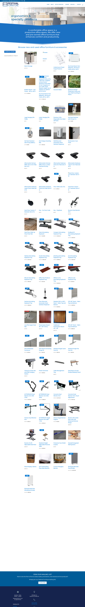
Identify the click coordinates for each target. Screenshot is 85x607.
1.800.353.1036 (34, 604)
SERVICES (72, 4)
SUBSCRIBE (42, 582)
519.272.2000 (34, 602)
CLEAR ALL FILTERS (10, 51)
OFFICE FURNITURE (59, 4)
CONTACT (79, 4)
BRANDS (67, 4)
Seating (15, 606)
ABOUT (52, 4)
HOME (48, 4)
